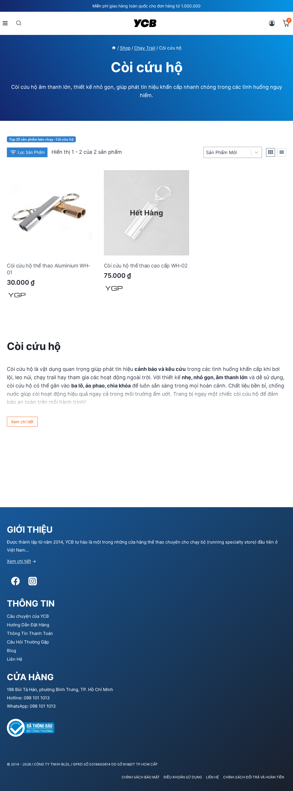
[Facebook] (15, 581)
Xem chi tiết (19, 561)
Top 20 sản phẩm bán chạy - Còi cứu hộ (41, 139)
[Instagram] (32, 581)
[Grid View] (270, 152)
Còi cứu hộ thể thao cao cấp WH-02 (146, 266)
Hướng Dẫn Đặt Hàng (28, 624)
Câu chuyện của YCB (28, 616)
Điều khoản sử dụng (183, 777)
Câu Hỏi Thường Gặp (28, 642)
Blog (11, 650)
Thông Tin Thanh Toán (30, 633)
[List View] (281, 152)
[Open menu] (5, 23)
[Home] (114, 48)
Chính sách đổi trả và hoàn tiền (253, 777)
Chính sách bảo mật (141, 777)
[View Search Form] (18, 23)
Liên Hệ (14, 659)
